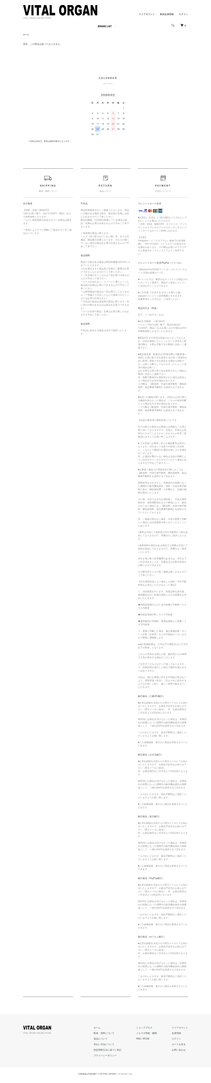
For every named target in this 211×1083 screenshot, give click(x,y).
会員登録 (176, 1033)
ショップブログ (144, 1027)
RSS (138, 1038)
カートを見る (179, 1044)
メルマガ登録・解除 (146, 1033)
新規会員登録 (167, 14)
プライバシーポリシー (105, 1055)
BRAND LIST (105, 26)
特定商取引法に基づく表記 (107, 1049)
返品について (100, 1038)
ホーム (26, 34)
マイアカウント (147, 14)
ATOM (146, 1038)
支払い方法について (104, 1044)
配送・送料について (104, 1033)
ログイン (183, 14)
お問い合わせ (179, 1049)
